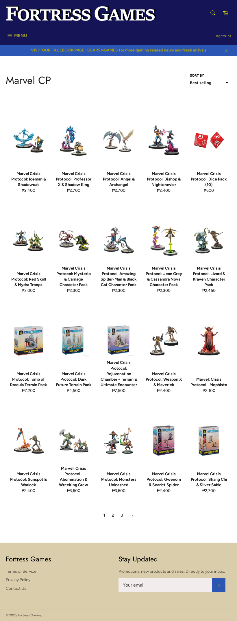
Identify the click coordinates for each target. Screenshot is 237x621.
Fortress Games (29, 615)
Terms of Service (21, 571)
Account (223, 36)
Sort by (197, 75)
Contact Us (16, 588)
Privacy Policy (18, 579)
